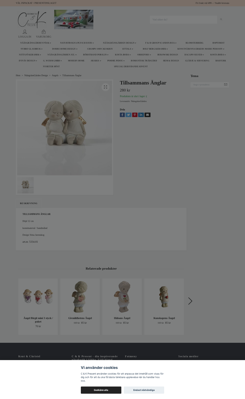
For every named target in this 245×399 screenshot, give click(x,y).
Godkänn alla (101, 390)
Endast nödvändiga (144, 390)
